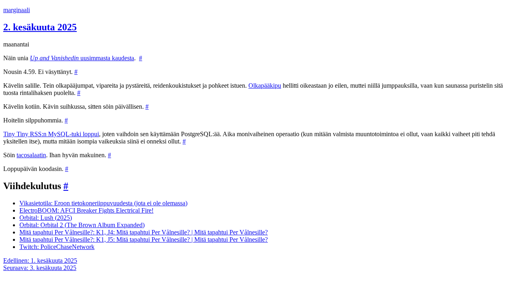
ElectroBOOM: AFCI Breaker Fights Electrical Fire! (86, 210)
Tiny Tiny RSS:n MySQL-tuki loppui (51, 134)
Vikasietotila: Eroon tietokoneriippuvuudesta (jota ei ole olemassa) (103, 203)
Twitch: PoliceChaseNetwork (57, 246)
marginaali (16, 9)
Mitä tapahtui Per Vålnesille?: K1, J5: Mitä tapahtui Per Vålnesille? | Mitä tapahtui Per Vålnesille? (143, 239)
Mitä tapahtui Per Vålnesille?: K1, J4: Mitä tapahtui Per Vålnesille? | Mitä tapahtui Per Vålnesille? (143, 232)
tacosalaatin (31, 155)
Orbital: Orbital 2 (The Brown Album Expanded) (82, 224)
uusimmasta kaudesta (82, 58)
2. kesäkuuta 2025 (40, 27)
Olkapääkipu (264, 85)
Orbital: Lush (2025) (45, 217)
